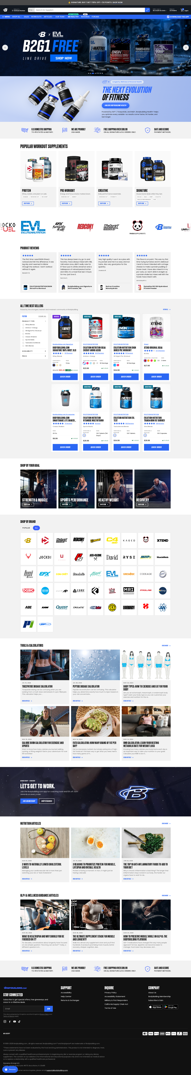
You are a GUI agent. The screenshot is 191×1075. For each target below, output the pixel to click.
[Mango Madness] (148, 360)
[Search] (147, 10)
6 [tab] (98, 73)
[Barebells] (79, 574)
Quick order (65, 376)
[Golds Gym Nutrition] (112, 607)
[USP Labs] (45, 624)
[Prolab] (146, 591)
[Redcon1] (79, 540)
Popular (26, 528)
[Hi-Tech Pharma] (163, 574)
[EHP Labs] (95, 607)
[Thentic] (79, 607)
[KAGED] (129, 540)
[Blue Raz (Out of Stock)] (91, 363)
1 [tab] (88, 73)
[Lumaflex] (146, 607)
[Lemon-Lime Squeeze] (155, 360)
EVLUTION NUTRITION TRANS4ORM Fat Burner (154, 419)
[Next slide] (186, 47)
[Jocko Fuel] (45, 557)
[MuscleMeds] (163, 557)
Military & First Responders (116, 1000)
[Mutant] (95, 540)
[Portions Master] (45, 591)
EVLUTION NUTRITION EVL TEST (124, 419)
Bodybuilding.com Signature (63, 344)
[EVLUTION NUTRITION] (112, 574)
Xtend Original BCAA (153, 347)
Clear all (42, 316)
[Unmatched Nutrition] (62, 557)
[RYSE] (129, 557)
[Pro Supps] (79, 557)
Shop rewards (46, 801)
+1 (97, 363)
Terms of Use (110, 1008)
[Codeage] (146, 574)
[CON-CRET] (62, 574)
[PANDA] (146, 540)
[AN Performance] (163, 607)
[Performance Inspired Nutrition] (28, 624)
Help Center (66, 996)
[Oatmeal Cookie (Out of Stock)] (60, 365)
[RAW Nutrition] (45, 607)
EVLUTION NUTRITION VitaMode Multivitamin (93, 419)
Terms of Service (8, 1016)
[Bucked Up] (28, 557)
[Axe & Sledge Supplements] (95, 557)
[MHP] (146, 557)
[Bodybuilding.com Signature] (28, 540)
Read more (165, 646)
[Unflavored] (84, 435)
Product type (28, 321)
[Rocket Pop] (84, 363)
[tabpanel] (95, 47)
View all (165, 309)
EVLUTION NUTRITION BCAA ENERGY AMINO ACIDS (94, 349)
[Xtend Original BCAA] (156, 328)
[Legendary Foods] (129, 607)
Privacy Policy (44, 1014)
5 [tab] (96, 73)
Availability (27, 351)
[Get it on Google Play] (171, 1006)
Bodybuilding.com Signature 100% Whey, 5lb (64, 349)
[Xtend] (163, 540)
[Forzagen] (95, 591)
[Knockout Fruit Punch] (151, 360)
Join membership (29, 801)
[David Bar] (112, 557)
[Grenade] (129, 574)
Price (24, 356)
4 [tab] (93, 73)
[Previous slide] (5, 47)
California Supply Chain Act (116, 1004)
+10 (158, 360)
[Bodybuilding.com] (6, 10)
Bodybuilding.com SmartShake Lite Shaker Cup (64, 420)
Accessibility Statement (115, 996)
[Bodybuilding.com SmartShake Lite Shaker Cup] (65, 398)
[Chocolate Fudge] (54, 365)
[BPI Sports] (28, 574)
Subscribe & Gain (155, 1000)
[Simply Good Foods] (62, 607)
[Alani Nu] (95, 574)
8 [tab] (102, 73)
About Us (152, 992)
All (36, 528)
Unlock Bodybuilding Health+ (116, 105)
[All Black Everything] (28, 607)
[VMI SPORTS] (112, 591)
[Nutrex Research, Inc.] (62, 540)
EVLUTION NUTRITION (90, 344)
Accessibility (66, 992)
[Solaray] (163, 591)
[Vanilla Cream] (57, 365)
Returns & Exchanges (70, 1000)
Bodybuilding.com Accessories (63, 414)
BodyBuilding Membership (159, 996)
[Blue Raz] (115, 365)
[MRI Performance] (129, 591)
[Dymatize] (45, 540)
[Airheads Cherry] (145, 360)
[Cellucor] (112, 540)
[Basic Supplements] (28, 591)
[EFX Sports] (45, 574)
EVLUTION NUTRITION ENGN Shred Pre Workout (125, 349)
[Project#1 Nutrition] (62, 591)
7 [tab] (100, 73)
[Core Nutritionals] (79, 591)
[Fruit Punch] (87, 363)
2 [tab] (90, 73)
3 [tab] (92, 73)
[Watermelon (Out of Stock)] (94, 363)
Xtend (146, 344)
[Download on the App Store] (155, 1006)
